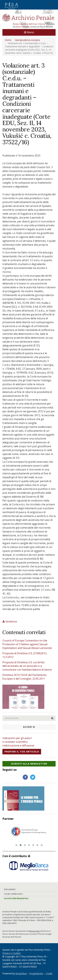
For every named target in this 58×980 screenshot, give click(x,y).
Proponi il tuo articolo (22, 751)
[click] (52, 718)
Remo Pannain (22, 26)
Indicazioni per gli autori (17, 738)
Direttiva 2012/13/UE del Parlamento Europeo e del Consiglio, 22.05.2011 (24, 676)
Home (8, 40)
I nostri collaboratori (13, 893)
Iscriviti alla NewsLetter (29, 763)
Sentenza (11, 621)
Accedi (28, 726)
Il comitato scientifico (15, 742)
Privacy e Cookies (11, 953)
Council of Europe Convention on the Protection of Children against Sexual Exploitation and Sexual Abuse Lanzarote (27, 644)
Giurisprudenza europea (27, 40)
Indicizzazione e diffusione (18, 745)
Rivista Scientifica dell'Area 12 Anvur (29, 24)
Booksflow (21, 973)
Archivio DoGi (34, 931)
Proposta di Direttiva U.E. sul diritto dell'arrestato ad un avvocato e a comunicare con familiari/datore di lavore (27, 666)
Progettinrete (36, 973)
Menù (30, 32)
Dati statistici (10, 889)
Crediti (49, 973)
